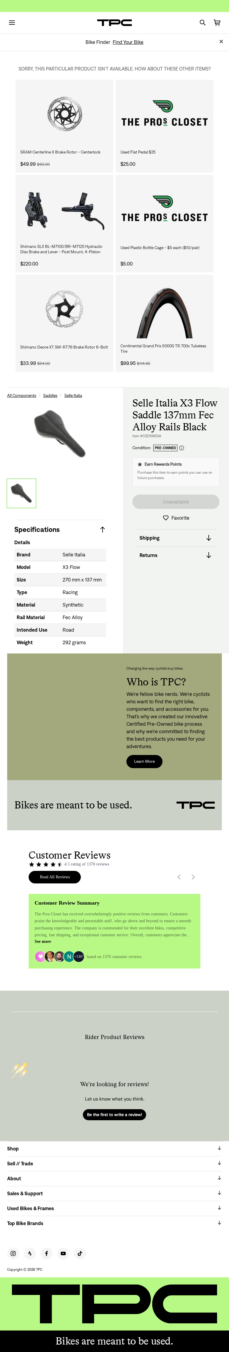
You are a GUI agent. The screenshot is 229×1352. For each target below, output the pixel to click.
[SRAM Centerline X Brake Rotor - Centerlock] (64, 114)
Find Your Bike (128, 42)
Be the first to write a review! (114, 1114)
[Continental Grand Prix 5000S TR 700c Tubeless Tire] (164, 309)
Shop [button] (13, 1148)
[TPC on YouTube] (63, 1253)
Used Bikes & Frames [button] (30, 1208)
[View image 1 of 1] (21, 493)
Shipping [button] (150, 538)
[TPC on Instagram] (13, 1253)
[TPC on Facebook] (46, 1253)
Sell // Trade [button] (20, 1163)
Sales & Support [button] (25, 1193)
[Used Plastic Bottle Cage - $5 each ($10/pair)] (164, 209)
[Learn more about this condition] (182, 448)
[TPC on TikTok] (80, 1253)
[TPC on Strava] (30, 1253)
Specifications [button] (37, 529)
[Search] (203, 23)
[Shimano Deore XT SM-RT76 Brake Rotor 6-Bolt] (64, 309)
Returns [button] (148, 555)
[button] (221, 41)
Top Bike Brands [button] (25, 1223)
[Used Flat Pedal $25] (164, 114)
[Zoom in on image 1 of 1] (60, 434)
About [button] (14, 1178)
